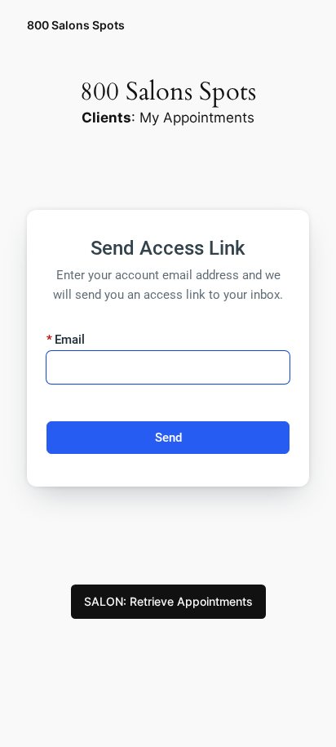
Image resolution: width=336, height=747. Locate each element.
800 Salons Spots (76, 25)
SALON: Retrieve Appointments (168, 601)
